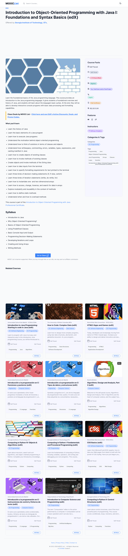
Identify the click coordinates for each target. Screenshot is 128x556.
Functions (33, 409)
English (91, 97)
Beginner (93, 83)
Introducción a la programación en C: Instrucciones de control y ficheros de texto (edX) (24, 502)
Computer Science (24, 388)
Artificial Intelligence (66, 523)
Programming (93, 151)
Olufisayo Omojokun (96, 131)
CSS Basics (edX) (94, 443)
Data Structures (64, 346)
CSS (100, 466)
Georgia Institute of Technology (28, 23)
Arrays (105, 157)
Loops (90, 160)
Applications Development (96, 349)
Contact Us (73, 543)
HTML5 (101, 346)
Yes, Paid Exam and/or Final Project (101, 89)
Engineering (12, 388)
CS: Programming (94, 144)
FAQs (67, 543)
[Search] (24, 3)
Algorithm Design (93, 409)
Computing (30, 466)
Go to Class (41, 255)
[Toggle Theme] (120, 3)
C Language (23, 409)
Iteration (97, 160)
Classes (112, 157)
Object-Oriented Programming (97, 154)
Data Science (70, 328)
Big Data (51, 526)
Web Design (108, 466)
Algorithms (29, 349)
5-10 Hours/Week (96, 78)
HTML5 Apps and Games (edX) (100, 325)
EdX (7, 8)
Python (22, 466)
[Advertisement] (64, 38)
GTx (45, 23)
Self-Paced (94, 72)
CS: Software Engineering (16, 331)
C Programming (34, 526)
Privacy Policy (60, 543)
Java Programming (94, 157)
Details (36, 356)
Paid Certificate (95, 103)
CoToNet (61, 548)
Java (101, 151)
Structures (63, 409)
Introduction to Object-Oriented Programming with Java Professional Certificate (103, 163)
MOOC (12, 3)
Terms (53, 543)
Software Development (55, 349)
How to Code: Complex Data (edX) (62, 325)
